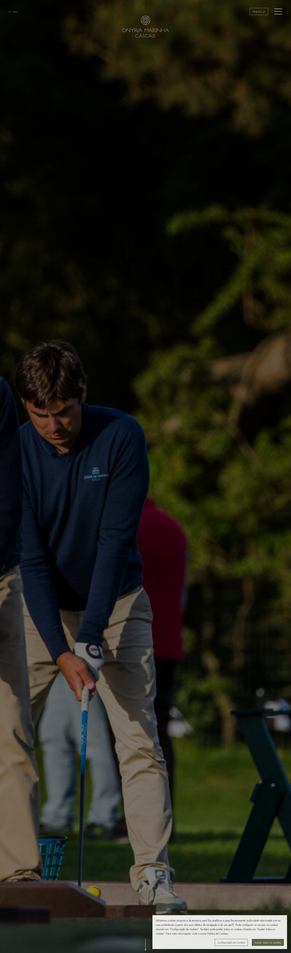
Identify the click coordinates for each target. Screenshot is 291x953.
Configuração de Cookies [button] (231, 942)
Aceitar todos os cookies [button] (268, 942)
